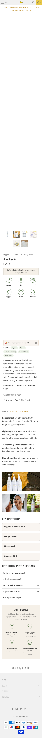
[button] (9, 259)
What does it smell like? (13, 585)
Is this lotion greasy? (12, 579)
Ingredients (24, 412)
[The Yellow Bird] (21, 2)
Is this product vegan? (12, 597)
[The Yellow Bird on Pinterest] (21, 709)
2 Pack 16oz (22, 309)
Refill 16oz (9, 316)
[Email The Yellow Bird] (29, 709)
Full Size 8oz (9, 309)
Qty (4, 324)
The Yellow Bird (23, 716)
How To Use (14, 412)
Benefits (5, 412)
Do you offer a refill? (11, 591)
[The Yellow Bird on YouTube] (17, 709)
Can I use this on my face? (14, 573)
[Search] (33, 2)
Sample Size (21, 316)
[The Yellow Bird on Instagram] (25, 709)
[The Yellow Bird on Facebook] (13, 709)
